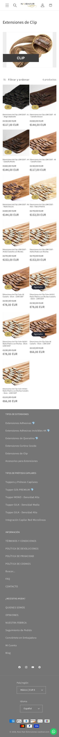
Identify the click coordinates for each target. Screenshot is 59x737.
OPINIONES (12, 615)
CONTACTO (11, 586)
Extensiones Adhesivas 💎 (20, 423)
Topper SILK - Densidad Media (22, 504)
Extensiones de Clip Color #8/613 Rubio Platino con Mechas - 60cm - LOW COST (15, 344)
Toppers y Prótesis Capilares (21, 482)
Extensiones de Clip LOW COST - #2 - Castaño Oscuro (43, 115)
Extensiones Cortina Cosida (20, 445)
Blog (8, 652)
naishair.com (43, 731)
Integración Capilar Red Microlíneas (25, 519)
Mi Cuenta (11, 645)
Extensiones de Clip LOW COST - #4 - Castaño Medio (16, 160)
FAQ (7, 578)
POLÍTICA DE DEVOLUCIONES (22, 548)
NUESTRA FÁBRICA (16, 622)
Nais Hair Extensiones (27, 731)
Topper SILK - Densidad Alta (21, 512)
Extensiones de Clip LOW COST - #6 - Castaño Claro (43, 160)
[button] (7, 5)
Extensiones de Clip (16, 453)
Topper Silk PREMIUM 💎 (19, 489)
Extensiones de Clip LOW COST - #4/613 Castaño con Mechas (15, 250)
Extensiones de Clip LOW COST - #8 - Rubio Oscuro (16, 205)
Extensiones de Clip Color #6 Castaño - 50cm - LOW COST (40, 343)
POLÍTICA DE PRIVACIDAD (19, 556)
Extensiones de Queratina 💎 (21, 438)
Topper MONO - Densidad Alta (22, 497)
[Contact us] (53, 731)
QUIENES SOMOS (15, 607)
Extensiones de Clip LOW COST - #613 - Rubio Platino (42, 205)
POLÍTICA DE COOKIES (18, 563)
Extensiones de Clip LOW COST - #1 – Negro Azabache (16, 115)
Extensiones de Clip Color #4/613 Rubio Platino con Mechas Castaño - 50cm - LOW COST (16, 391)
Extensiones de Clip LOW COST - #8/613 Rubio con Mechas (42, 250)
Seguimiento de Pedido (18, 630)
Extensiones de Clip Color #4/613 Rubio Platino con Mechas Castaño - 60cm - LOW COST (43, 296)
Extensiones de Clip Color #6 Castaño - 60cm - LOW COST (13, 295)
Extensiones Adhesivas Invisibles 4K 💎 (27, 430)
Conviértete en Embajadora (20, 637)
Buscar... (10, 571)
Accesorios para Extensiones (21, 460)
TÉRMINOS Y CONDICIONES (20, 540)
